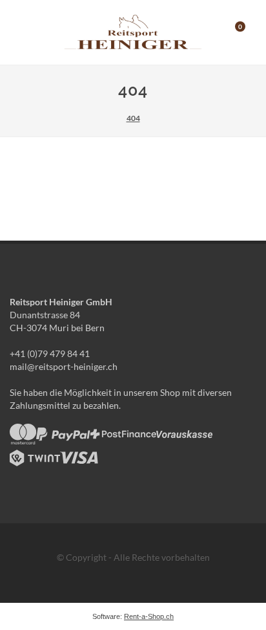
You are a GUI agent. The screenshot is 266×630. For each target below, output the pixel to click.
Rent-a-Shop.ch (149, 616)
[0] (231, 30)
